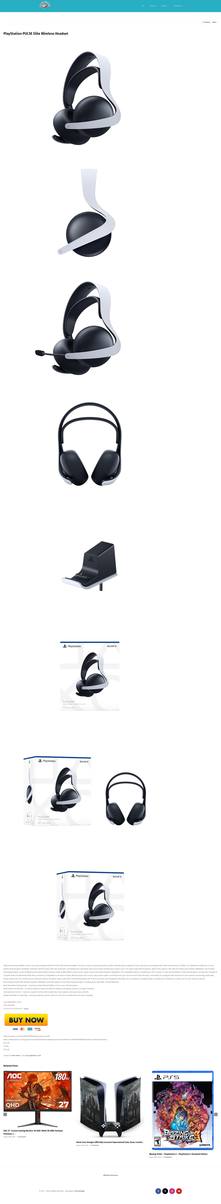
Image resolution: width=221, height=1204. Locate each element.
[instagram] (172, 1191)
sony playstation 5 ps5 (33, 1055)
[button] (5, 1114)
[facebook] (158, 1191)
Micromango (80, 1191)
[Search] (143, 6)
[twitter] (165, 1191)
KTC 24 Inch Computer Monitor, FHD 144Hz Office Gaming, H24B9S (179, 1124)
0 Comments (22, 1145)
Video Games (15, 1055)
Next (214, 22)
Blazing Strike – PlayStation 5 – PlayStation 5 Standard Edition (105, 1154)
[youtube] (179, 1191)
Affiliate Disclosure (110, 1175)
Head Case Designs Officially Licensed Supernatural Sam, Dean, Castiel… (37, 1142)
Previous (206, 22)
